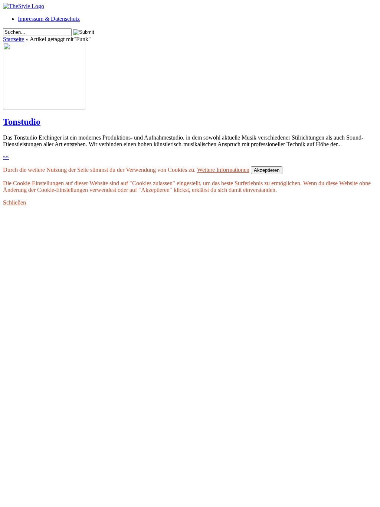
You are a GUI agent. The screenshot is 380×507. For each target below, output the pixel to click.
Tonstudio (21, 122)
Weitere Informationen (223, 170)
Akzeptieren (266, 170)
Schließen (14, 202)
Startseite (13, 39)
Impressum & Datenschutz (49, 19)
